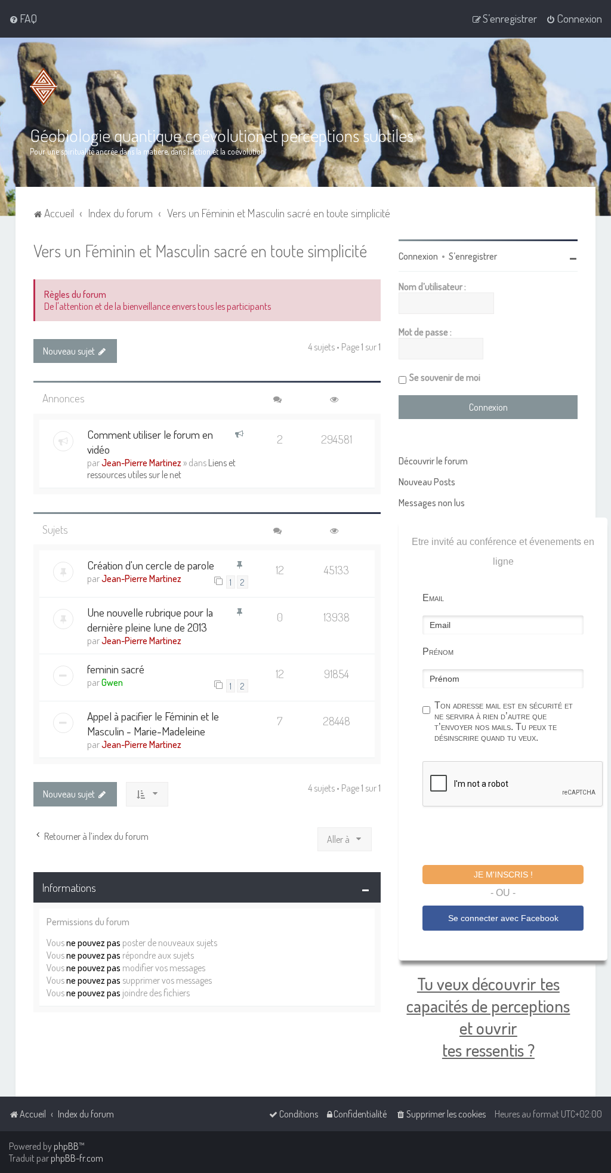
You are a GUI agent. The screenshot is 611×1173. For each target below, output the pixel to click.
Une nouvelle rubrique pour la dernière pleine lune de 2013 (150, 620)
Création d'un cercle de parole (150, 565)
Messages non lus (432, 503)
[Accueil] (46, 86)
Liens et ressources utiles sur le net (161, 469)
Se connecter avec (503, 918)
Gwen (112, 682)
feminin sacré (115, 668)
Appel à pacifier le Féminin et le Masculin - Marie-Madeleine (153, 723)
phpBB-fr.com (77, 1158)
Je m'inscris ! (503, 874)
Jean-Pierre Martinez (141, 463)
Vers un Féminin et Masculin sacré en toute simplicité (200, 250)
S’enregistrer (473, 256)
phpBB (66, 1146)
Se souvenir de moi (444, 377)
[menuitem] (23, 18)
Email (433, 598)
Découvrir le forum (433, 461)
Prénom (437, 651)
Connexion (418, 256)
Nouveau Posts (427, 482)
